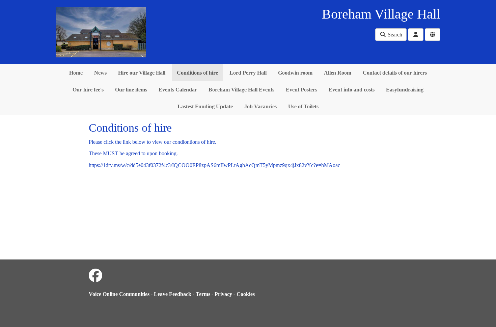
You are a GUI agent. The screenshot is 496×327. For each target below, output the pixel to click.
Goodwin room (295, 73)
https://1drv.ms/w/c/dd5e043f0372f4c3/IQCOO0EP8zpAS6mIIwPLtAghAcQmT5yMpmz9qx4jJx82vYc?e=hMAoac (214, 165)
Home (76, 73)
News (100, 73)
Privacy (223, 294)
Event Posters (301, 89)
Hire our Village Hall (141, 73)
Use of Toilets (303, 106)
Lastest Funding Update (205, 106)
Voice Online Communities (119, 294)
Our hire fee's (88, 89)
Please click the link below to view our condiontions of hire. (152, 142)
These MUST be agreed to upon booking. (133, 153)
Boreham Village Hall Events (241, 89)
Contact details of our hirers (395, 73)
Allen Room (337, 73)
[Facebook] (95, 275)
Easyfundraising (404, 89)
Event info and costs (352, 89)
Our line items (131, 89)
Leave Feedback (172, 294)
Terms (203, 294)
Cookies (246, 294)
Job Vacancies (260, 106)
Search (394, 34)
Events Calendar (178, 89)
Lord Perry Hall (248, 73)
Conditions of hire (197, 73)
